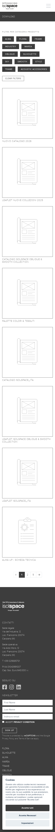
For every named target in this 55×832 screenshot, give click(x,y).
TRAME (5, 766)
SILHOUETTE (8, 753)
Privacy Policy (8, 738)
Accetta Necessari (27, 815)
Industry (10, 46)
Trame (8, 69)
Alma (8, 39)
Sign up (9, 730)
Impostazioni (27, 823)
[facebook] (4, 687)
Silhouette (30, 54)
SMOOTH (7, 775)
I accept (19, 722)
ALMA (5, 757)
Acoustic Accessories (34, 69)
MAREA (6, 761)
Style (38, 61)
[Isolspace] (9, 6)
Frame (38, 39)
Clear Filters (13, 78)
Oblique (10, 54)
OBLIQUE (7, 770)
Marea (28, 46)
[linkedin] (18, 687)
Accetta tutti (27, 808)
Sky (7, 61)
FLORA (5, 748)
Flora (23, 39)
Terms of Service (26, 738)
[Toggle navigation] (48, 6)
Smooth (22, 61)
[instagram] (11, 687)
